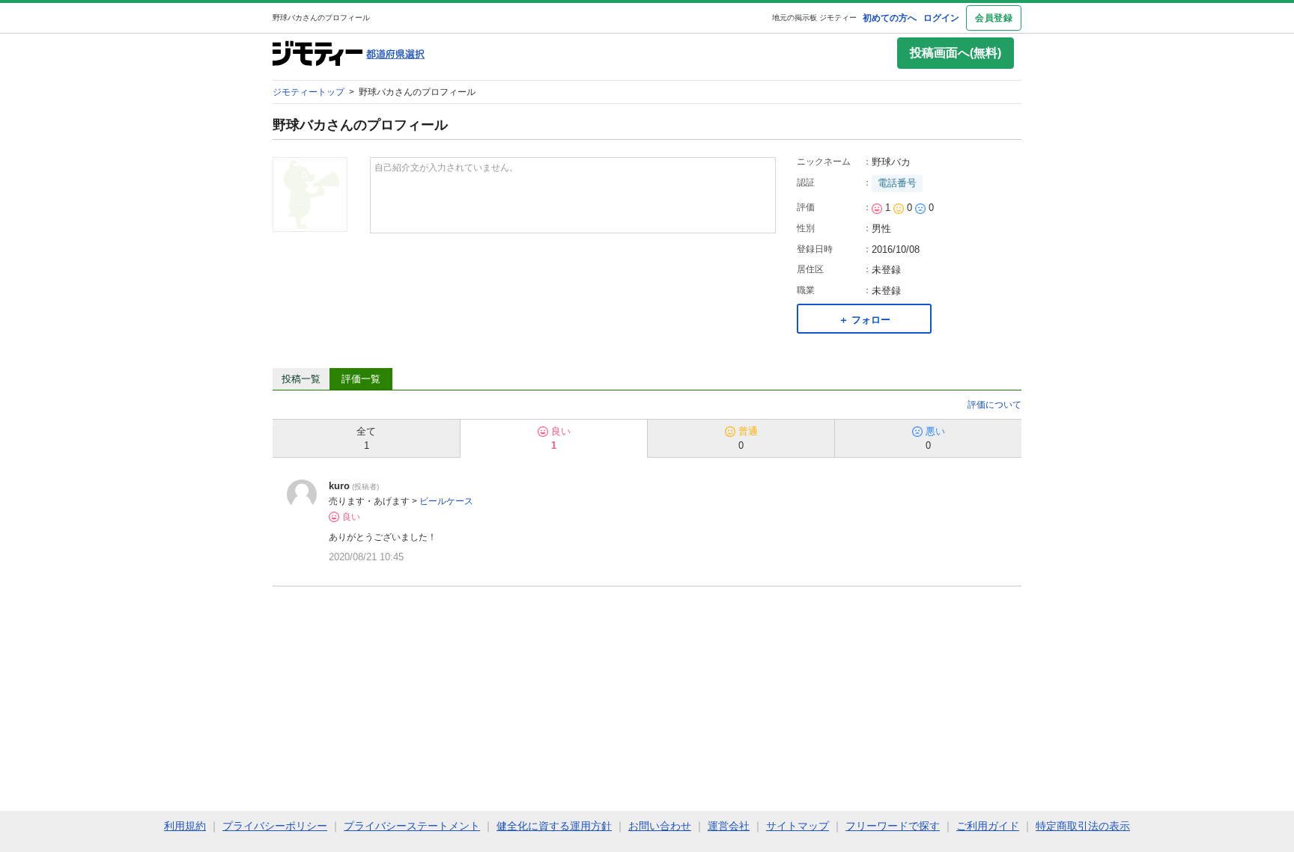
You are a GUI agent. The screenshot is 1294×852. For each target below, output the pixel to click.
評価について (994, 404)
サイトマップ (797, 826)
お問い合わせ (659, 826)
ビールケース (446, 501)
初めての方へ (890, 18)
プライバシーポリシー (274, 826)
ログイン (941, 18)
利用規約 (185, 826)
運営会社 (729, 826)
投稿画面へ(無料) (955, 52)
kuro (339, 485)
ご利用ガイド (987, 826)
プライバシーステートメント (412, 826)
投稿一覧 (301, 378)
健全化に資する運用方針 (554, 826)
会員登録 (993, 18)
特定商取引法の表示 (1083, 826)
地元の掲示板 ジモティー (814, 17)
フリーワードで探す (892, 826)
